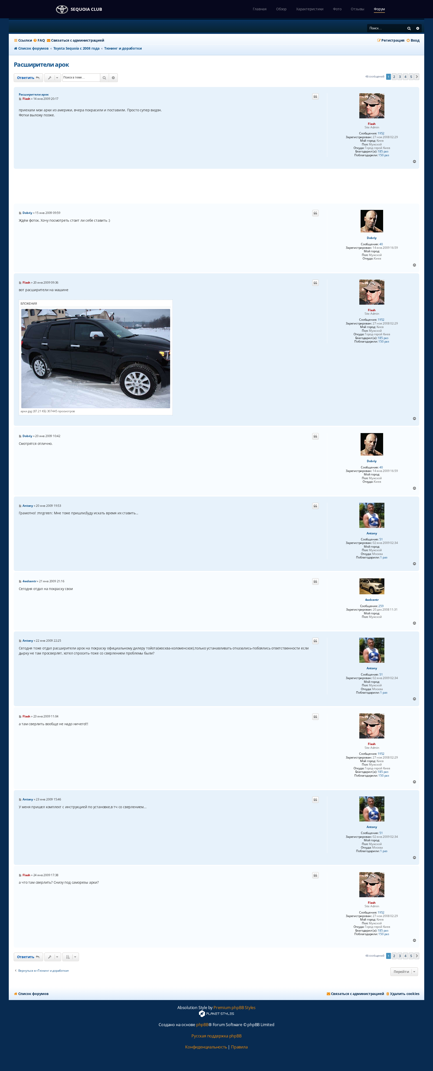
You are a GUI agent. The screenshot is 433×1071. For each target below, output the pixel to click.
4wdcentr (372, 600)
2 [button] (394, 76)
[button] (416, 76)
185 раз (383, 151)
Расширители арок (41, 64)
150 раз (383, 155)
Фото (337, 9)
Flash (372, 124)
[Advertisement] (216, 186)
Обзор (281, 9)
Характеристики (309, 9)
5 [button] (411, 76)
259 (380, 606)
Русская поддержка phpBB (216, 1036)
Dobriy (372, 238)
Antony (372, 533)
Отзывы (357, 9)
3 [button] (400, 76)
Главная (260, 9)
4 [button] (405, 76)
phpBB (202, 1024)
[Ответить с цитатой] (315, 96)
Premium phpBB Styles (234, 1007)
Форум (379, 9)
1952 (381, 133)
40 (381, 244)
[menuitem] (39, 40)
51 (381, 539)
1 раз (383, 557)
